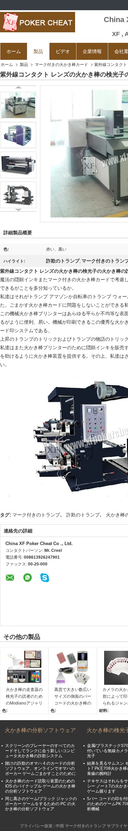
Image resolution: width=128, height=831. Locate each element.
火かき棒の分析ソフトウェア (40, 730)
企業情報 (92, 51)
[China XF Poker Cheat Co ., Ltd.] (37, 22)
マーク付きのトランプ (36, 515)
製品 (38, 51)
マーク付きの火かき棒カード (61, 64)
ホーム (13, 51)
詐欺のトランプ (83, 515)
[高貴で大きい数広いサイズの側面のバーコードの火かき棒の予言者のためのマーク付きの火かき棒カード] (73, 668)
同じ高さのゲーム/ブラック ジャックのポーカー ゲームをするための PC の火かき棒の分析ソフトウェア (41, 803)
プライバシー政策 (36, 826)
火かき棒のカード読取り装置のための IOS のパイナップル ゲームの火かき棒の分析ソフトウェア (40, 786)
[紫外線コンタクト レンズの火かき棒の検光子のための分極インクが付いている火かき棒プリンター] (18, 105)
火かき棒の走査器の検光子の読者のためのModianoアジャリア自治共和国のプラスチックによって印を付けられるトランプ (24, 697)
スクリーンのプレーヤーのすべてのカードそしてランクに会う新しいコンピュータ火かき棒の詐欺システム (40, 750)
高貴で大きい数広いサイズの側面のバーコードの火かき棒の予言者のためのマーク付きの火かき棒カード (72, 697)
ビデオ (63, 51)
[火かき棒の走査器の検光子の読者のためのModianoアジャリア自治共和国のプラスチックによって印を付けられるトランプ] (24, 668)
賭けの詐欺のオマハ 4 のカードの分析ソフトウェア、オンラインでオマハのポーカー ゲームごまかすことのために (40, 768)
